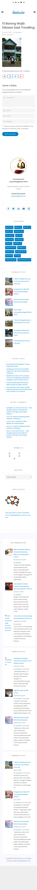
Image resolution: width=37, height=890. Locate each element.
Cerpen (17, 227)
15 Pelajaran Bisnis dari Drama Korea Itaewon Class (21, 332)
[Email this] (4, 76)
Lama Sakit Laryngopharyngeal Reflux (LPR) (23, 312)
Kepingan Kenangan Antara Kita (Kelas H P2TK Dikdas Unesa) (23, 660)
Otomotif (16, 243)
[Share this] (10, 76)
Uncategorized (22, 259)
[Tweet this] (15, 76)
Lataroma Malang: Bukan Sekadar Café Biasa (18, 418)
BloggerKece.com (24, 861)
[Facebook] (13, 2)
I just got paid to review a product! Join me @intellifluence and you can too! (18, 515)
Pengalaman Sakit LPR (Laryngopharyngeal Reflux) (21, 291)
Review (8, 251)
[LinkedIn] (18, 2)
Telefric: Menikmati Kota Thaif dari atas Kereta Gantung (22, 281)
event (7, 231)
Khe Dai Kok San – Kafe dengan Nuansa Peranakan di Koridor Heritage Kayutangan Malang (19, 411)
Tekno (7, 255)
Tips (16, 255)
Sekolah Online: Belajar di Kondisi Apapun (17, 422)
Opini (7, 243)
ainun (8, 426)
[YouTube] (21, 2)
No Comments (8, 35)
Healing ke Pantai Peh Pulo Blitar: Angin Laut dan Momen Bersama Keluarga (18, 371)
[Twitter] (16, 2)
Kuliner (17, 239)
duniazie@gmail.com (18, 196)
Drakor (26, 227)
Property (20, 247)
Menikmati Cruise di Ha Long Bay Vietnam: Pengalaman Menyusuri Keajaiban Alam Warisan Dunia (18, 378)
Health (18, 235)
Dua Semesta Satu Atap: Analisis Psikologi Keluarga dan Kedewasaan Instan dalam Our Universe (19, 389)
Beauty (8, 227)
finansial (17, 231)
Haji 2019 (8, 235)
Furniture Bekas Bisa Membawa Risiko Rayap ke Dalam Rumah (17, 384)
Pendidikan (9, 247)
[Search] (35, 12)
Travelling (9, 259)
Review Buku (19, 251)
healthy (8, 239)
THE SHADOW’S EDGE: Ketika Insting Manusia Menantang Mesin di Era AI (23, 586)
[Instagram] (23, 2)
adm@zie (18, 32)
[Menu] (2, 12)
